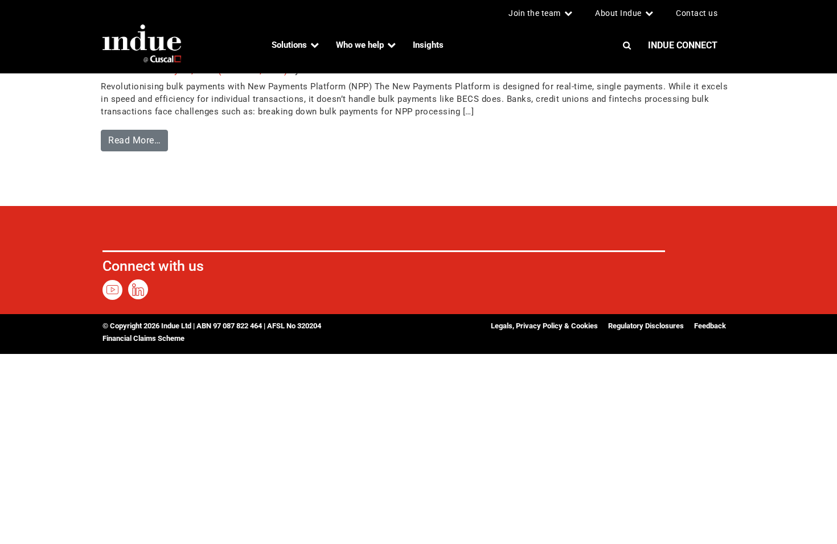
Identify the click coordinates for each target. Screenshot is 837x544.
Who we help (360, 45)
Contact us (696, 13)
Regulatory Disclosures (646, 326)
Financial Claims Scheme (143, 338)
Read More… (138, 138)
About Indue (618, 13)
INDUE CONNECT (682, 45)
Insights (428, 45)
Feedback (710, 326)
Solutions (289, 45)
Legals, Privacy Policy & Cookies (544, 326)
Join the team (534, 13)
